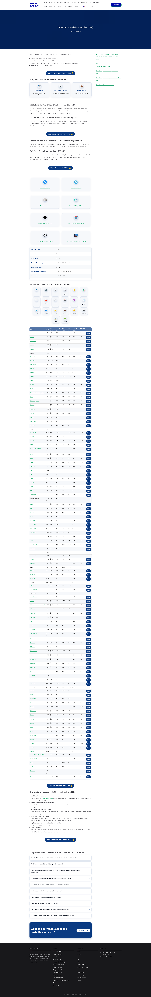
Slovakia (32, 663)
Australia (32, 333)
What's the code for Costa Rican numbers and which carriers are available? (53, 858)
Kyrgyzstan (33, 532)
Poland (32, 625)
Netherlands (33, 589)
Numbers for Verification (79, 2)
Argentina (32, 356)
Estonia (32, 747)
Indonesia (32, 466)
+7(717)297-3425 (104, 954)
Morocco (32, 559)
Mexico (32, 570)
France (32, 719)
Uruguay (32, 707)
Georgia (32, 440)
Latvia (31, 540)
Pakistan (32, 609)
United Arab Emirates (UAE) (37, 605)
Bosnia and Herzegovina (37, 393)
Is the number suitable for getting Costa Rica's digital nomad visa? (51, 878)
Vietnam (32, 413)
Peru (31, 621)
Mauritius (32, 549)
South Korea (33, 758)
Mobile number (45, 206)
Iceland (32, 482)
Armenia (32, 360)
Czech (31, 727)
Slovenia (32, 667)
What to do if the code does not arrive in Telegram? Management (107, 65)
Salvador (32, 647)
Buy (88, 333)
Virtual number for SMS (45, 223)
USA (31, 671)
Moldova (32, 574)
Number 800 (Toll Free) (76, 206)
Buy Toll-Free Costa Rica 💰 (60, 168)
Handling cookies (81, 977)
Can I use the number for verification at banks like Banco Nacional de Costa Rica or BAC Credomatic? (57, 871)
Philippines (33, 711)
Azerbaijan (33, 341)
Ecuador (32, 743)
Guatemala (33, 421)
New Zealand (33, 597)
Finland (32, 715)
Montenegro (33, 767)
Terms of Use (80, 970)
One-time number (57, 972)
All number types (57, 951)
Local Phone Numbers (58, 956)
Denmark (32, 444)
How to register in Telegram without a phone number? (108, 79)
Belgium (32, 376)
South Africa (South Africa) (37, 754)
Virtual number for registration (76, 241)
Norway (32, 601)
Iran (31, 474)
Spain (31, 486)
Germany (32, 425)
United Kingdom (34, 401)
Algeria (32, 349)
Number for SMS (57, 967)
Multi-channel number (58, 964)
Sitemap (79, 980)
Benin (31, 380)
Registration (116, 4)
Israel (31, 458)
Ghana (32, 417)
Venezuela (33, 409)
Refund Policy (80, 975)
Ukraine (32, 703)
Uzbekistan (33, 699)
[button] (54, 3)
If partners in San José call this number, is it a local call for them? (50, 885)
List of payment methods (83, 967)
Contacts (79, 954)
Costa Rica (33, 524)
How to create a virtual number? (105, 85)
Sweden (32, 739)
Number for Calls (48, 2)
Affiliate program (81, 956)
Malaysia (32, 563)
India (31, 462)
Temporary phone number (45, 241)
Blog (91, 7)
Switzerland (33, 735)
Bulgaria (32, 384)
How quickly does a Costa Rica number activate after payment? (50, 909)
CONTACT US (83, 930)
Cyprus (32, 512)
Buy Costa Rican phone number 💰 (60, 73)
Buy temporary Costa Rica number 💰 (60, 840)
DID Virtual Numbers (47, 798)
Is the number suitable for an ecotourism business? (46, 891)
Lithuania (32, 536)
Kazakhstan (33, 494)
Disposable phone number (76, 223)
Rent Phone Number (95, 2)
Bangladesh (33, 364)
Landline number (76, 188)
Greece (32, 436)
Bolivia (32, 389)
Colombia (32, 520)
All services (56, 983)
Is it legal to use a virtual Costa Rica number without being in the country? (53, 915)
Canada (32, 504)
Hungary (32, 405)
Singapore (33, 659)
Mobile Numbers (57, 959)
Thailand (32, 683)
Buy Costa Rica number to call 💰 (60, 134)
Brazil (31, 397)
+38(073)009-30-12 (110, 952)
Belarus (32, 372)
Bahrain (32, 368)
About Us (77, 7)
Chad (31, 763)
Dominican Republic (35, 448)
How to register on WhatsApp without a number (107, 72)
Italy (31, 490)
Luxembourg (33, 544)
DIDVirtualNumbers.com (80, 994)
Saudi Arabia (33, 651)
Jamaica (32, 771)
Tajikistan (32, 675)
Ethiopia (32, 751)
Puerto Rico (33, 633)
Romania (32, 643)
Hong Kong (33, 432)
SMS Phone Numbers (63, 2)
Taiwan (32, 679)
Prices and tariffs (68, 7)
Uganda (32, 694)
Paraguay (32, 617)
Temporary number (58, 970)
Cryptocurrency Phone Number (52, 7)
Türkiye (32, 690)
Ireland (32, 478)
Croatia (32, 723)
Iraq (31, 470)
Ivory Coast (33, 528)
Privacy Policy (80, 972)
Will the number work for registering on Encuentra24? (47, 864)
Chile (31, 731)
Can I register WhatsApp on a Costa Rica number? (46, 897)
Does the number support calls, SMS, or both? (45, 903)
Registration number (58, 975)
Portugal (32, 629)
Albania (32, 345)
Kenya (31, 508)
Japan (31, 776)
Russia (32, 639)
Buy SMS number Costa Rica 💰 (60, 786)
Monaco (32, 578)
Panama (32, 613)
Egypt (31, 454)
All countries (56, 985)
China (31, 516)
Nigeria (32, 585)
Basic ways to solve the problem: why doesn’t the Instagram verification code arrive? (107, 57)
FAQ (78, 962)
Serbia (32, 655)
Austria (32, 337)
